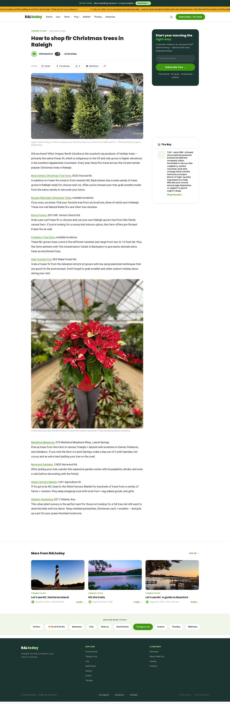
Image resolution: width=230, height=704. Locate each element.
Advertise (110, 17)
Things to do (38, 31)
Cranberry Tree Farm (43, 237)
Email (47, 66)
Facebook (64, 66)
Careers (153, 661)
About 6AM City (157, 656)
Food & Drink (91, 651)
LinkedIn (134, 695)
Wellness (192, 626)
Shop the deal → (175, 195)
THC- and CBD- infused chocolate (180, 154)
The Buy (98, 17)
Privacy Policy (185, 695)
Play (77, 17)
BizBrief (87, 17)
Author (36, 626)
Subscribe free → (175, 67)
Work (67, 17)
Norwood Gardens (42, 464)
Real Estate (122, 626)
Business (77, 626)
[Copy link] (104, 66)
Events (49, 17)
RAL (33, 17)
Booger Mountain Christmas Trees (51, 197)
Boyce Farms (38, 215)
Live (58, 17)
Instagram (104, 695)
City (91, 626)
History (105, 626)
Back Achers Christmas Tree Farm (51, 175)
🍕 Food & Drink (56, 626)
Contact (153, 666)
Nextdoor (93, 66)
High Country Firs (41, 259)
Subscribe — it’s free (190, 16)
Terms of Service (201, 695)
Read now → (143, 3)
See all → (194, 553)
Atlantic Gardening (42, 499)
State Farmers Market (44, 482)
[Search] (171, 17)
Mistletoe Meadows (42, 442)
